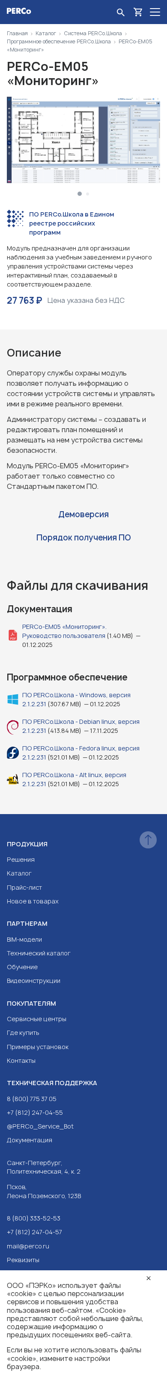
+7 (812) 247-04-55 (35, 1112)
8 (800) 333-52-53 (33, 1218)
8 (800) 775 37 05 (32, 1099)
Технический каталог (39, 953)
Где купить (23, 1032)
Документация (29, 1140)
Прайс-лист (24, 887)
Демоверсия (83, 514)
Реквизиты (23, 1260)
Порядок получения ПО (83, 537)
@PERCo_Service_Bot (40, 1126)
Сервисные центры (36, 1019)
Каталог (19, 873)
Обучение (22, 967)
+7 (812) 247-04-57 (34, 1232)
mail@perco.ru (28, 1246)
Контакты (21, 1060)
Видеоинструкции (33, 980)
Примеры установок (38, 1047)
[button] (80, 194)
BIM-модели (24, 939)
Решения (21, 859)
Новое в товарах (33, 901)
